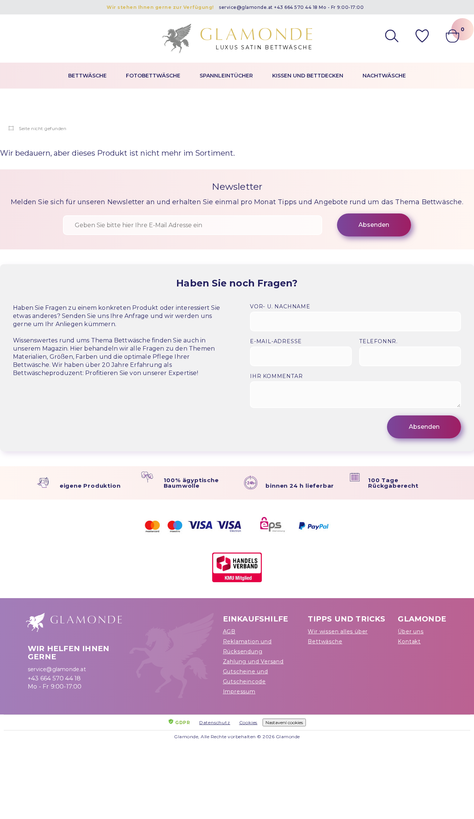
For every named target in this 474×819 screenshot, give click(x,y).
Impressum (239, 691)
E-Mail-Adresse (276, 341)
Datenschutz (214, 722)
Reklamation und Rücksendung (247, 646)
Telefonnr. (378, 341)
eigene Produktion (90, 485)
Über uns (410, 631)
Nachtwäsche (384, 75)
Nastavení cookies (284, 722)
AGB (229, 631)
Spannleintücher (226, 75)
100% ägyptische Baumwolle (191, 483)
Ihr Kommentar (276, 376)
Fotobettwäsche (153, 75)
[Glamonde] (11, 128)
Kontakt (409, 641)
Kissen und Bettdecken (307, 75)
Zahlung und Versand (253, 661)
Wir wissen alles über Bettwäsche (338, 636)
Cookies (248, 722)
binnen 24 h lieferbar (300, 485)
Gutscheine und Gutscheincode (245, 676)
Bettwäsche (87, 75)
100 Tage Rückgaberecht (393, 483)
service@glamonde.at (246, 7)
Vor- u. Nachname (280, 306)
